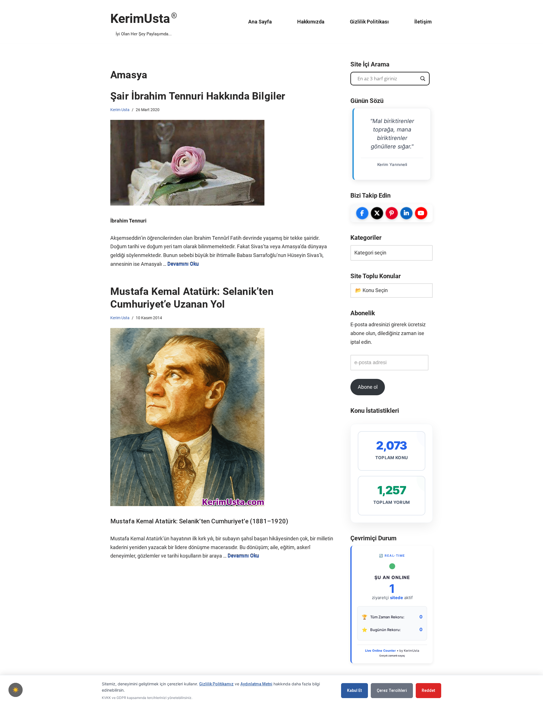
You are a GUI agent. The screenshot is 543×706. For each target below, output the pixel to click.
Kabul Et (354, 690)
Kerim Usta (120, 109)
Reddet (428, 690)
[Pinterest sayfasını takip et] (391, 213)
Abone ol (368, 387)
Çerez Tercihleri (392, 690)
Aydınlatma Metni (256, 684)
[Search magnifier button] (423, 79)
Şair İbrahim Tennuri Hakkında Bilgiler (197, 96)
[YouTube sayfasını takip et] (421, 213)
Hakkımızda (310, 22)
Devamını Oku (183, 264)
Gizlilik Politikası (369, 22)
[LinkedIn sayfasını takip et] (406, 213)
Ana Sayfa (260, 22)
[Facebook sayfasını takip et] (362, 213)
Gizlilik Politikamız (216, 684)
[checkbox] (15, 690)
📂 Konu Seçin (371, 290)
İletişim (423, 22)
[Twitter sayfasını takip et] (377, 213)
